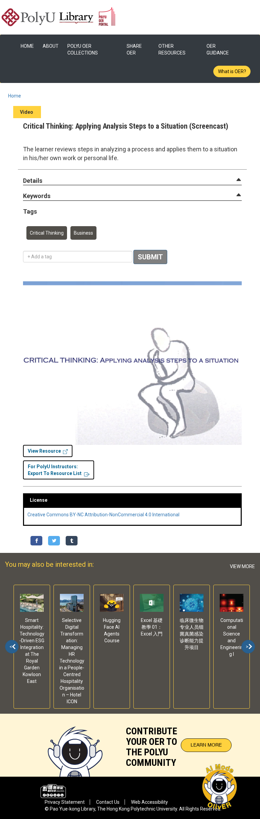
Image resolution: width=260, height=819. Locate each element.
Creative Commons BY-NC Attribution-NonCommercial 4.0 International (103, 514)
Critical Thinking (47, 233)
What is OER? (232, 71)
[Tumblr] (72, 540)
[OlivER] (75, 745)
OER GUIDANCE (218, 49)
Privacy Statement (65, 802)
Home (14, 96)
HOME (27, 46)
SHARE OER (134, 49)
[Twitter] (54, 540)
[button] (32, 181)
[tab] (132, 180)
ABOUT (51, 46)
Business (83, 233)
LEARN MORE (206, 745)
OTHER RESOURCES (172, 49)
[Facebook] (36, 540)
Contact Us (108, 802)
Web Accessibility (149, 802)
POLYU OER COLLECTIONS (82, 49)
